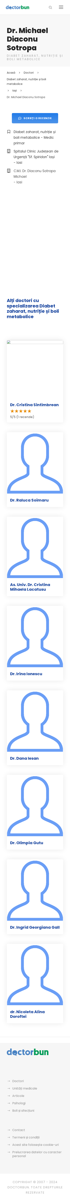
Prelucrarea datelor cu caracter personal (37, 1154)
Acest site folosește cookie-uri (35, 1145)
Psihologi (18, 1103)
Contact (18, 1130)
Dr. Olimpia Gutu (26, 843)
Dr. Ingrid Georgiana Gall (35, 927)
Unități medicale (24, 1088)
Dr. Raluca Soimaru (29, 500)
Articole (18, 1096)
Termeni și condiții (25, 1137)
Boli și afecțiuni (23, 1110)
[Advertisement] (35, 229)
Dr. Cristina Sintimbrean (34, 405)
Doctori (18, 1081)
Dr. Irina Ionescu (26, 674)
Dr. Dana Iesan (24, 758)
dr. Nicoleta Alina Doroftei (27, 1014)
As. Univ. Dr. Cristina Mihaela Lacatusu (30, 587)
